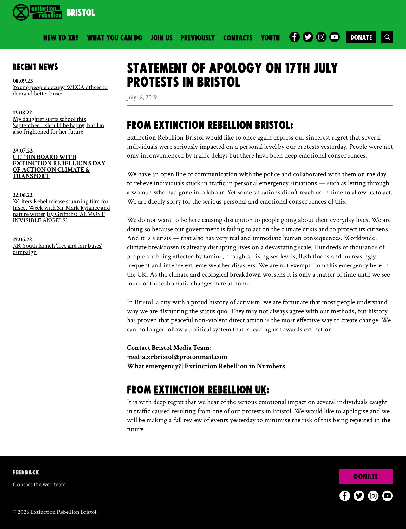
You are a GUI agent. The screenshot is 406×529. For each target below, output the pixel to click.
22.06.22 (23, 195)
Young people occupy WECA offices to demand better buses (60, 90)
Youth (270, 38)
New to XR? (61, 38)
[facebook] (294, 37)
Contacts (237, 38)
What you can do (114, 38)
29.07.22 (23, 150)
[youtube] (334, 37)
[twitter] (308, 37)
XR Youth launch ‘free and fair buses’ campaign (57, 249)
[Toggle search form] (387, 37)
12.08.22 (22, 112)
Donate (361, 37)
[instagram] (321, 37)
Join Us (162, 38)
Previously (198, 38)
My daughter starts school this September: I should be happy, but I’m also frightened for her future (58, 125)
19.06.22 (22, 239)
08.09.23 (23, 81)
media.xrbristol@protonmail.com (177, 357)
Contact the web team (39, 484)
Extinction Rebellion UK (210, 390)
